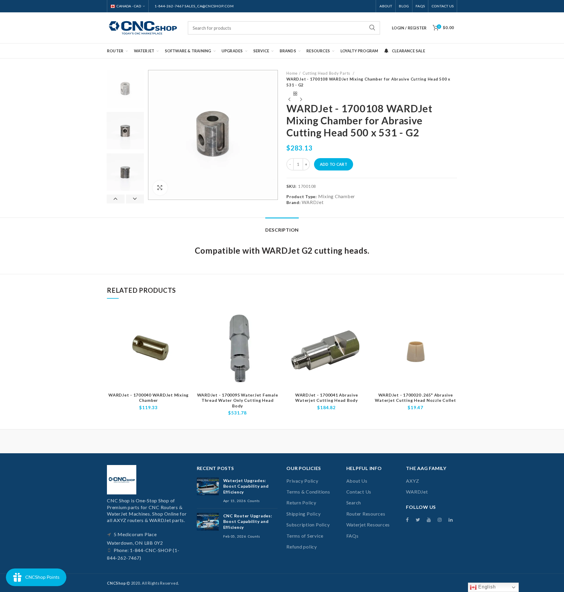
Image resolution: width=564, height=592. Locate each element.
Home (292, 73)
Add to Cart (333, 164)
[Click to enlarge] (160, 187)
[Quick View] (185, 330)
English (486, 586)
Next (135, 199)
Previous (116, 199)
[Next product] (301, 94)
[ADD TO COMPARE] (185, 316)
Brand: (293, 202)
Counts (253, 501)
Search (372, 28)
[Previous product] (289, 94)
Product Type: (301, 196)
